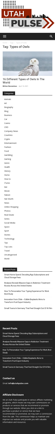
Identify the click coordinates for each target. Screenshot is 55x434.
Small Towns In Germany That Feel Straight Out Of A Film (28, 308)
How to (7, 179)
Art (5, 103)
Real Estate (9, 215)
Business (8, 115)
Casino (7, 123)
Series (6, 219)
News (6, 203)
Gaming (7, 159)
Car (5, 119)
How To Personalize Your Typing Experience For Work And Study (26, 292)
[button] (4, 36)
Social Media (9, 223)
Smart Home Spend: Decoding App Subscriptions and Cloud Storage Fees (26, 276)
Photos (7, 211)
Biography (8, 107)
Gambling (8, 155)
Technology (9, 238)
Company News (11, 131)
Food (6, 151)
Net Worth (8, 199)
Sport (6, 230)
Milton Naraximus (10, 86)
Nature (7, 195)
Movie (7, 191)
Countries (8, 135)
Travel (7, 250)
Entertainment (10, 143)
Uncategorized (10, 254)
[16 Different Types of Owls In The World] (27, 63)
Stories (7, 234)
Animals (7, 99)
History (7, 171)
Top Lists (8, 246)
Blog (6, 111)
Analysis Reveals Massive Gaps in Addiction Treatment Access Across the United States (27, 284)
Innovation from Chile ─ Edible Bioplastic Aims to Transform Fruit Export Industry (24, 300)
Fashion (7, 147)
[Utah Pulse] (27, 16)
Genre (6, 163)
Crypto (7, 139)
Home (5, 43)
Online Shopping (11, 207)
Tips (6, 242)
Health (7, 167)
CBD (6, 127)
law (5, 187)
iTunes (7, 183)
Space (6, 227)
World (6, 258)
